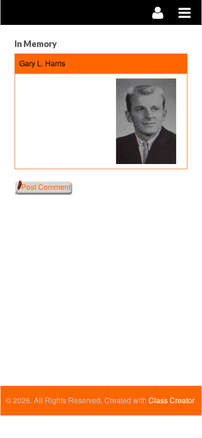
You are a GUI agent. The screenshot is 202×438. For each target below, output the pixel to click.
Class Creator (171, 400)
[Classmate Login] (158, 12)
